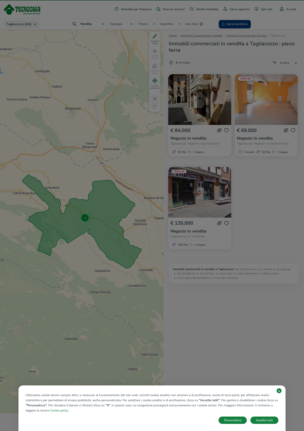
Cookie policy (59, 410)
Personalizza (232, 420)
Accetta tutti (264, 420)
